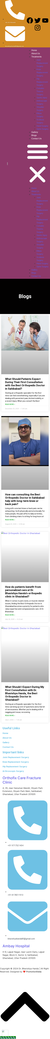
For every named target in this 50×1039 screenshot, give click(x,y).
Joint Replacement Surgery (42, 63)
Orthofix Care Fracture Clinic (22, 780)
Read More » (10, 404)
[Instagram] (37, 27)
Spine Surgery (42, 129)
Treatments (36, 57)
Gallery (34, 132)
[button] (37, 163)
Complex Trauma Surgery (40, 91)
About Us (35, 53)
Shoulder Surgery (40, 108)
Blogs (34, 135)
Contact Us (36, 138)
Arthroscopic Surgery (42, 102)
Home (34, 50)
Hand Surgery (42, 126)
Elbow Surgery (40, 115)
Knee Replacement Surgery (42, 72)
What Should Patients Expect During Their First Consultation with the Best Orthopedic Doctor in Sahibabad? (25, 383)
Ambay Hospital (16, 946)
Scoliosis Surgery (40, 121)
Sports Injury (42, 97)
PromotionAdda (33, 971)
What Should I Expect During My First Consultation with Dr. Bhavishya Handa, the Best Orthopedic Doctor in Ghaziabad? (24, 693)
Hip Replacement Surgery (42, 82)
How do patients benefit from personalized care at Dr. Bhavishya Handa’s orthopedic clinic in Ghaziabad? (23, 591)
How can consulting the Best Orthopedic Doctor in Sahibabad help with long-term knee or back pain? (24, 499)
